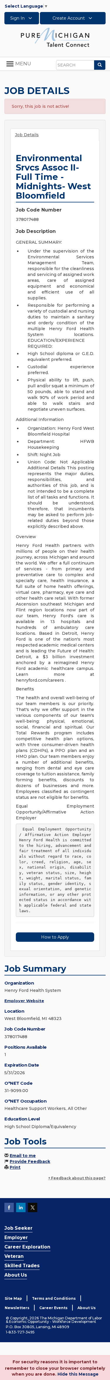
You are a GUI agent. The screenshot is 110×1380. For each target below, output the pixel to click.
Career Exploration (27, 1247)
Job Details (27, 134)
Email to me (23, 1155)
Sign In (18, 18)
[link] (55, 37)
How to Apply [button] (55, 937)
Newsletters (17, 1308)
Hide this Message (78, 1374)
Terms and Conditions (54, 1298)
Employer (16, 1237)
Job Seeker (18, 1228)
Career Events (53, 1308)
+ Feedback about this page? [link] (77, 1178)
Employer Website (24, 1000)
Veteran (14, 1256)
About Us (15, 1275)
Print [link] (15, 1167)
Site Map (13, 1298)
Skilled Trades (22, 1265)
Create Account (69, 18)
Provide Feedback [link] (30, 1161)
